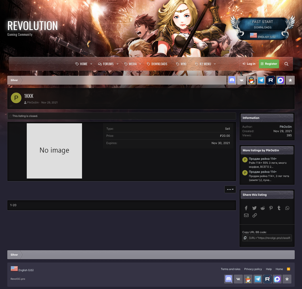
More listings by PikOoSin (261, 150)
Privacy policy (253, 269)
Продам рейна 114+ (263, 158)
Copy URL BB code (254, 232)
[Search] (286, 63)
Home (83, 63)
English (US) (266, 36)
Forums (108, 63)
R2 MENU (205, 63)
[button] (91, 64)
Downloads (159, 63)
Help (269, 269)
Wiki (183, 63)
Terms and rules (230, 269)
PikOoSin (33, 102)
